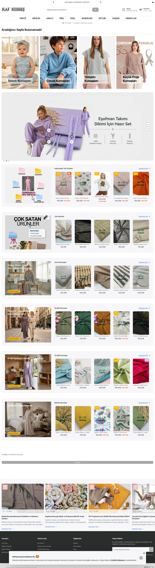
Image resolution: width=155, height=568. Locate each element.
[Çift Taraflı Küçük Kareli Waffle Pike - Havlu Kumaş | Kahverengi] (102, 277)
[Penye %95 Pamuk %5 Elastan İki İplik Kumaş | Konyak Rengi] (102, 323)
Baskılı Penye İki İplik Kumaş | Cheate (121, 336)
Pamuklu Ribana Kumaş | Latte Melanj (141, 244)
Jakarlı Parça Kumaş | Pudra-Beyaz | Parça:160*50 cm (63, 244)
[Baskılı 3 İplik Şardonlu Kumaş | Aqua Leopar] (102, 371)
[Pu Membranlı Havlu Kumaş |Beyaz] (141, 277)
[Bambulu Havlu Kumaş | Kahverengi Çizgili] (83, 277)
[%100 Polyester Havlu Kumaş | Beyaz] (63, 277)
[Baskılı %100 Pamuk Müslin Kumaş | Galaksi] (83, 183)
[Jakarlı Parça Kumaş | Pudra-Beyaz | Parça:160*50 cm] (63, 231)
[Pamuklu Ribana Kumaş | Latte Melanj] (141, 231)
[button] (53, 2)
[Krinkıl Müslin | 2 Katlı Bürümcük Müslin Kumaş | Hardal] (83, 418)
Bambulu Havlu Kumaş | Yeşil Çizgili (102, 244)
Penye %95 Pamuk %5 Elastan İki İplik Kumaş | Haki (63, 336)
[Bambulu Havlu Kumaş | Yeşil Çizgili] (102, 231)
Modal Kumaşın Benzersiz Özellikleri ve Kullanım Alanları (20, 517)
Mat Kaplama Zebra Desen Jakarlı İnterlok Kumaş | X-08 (82, 244)
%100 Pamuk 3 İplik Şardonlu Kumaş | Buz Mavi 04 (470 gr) (82, 385)
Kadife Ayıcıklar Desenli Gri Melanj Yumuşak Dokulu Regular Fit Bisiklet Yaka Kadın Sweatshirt (102, 196)
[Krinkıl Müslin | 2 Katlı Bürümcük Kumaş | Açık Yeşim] (141, 418)
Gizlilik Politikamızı (118, 560)
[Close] (153, 2)
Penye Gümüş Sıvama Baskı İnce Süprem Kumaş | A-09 (121, 244)
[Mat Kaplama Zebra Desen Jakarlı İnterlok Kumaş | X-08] (83, 231)
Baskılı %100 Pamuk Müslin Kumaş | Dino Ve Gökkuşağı (121, 432)
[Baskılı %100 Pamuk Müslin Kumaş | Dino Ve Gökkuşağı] (121, 418)
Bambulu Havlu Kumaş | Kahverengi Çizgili (82, 290)
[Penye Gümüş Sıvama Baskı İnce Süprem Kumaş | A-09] (121, 231)
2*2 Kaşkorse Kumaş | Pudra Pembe (121, 198)
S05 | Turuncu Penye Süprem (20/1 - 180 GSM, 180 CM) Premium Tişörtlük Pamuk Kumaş (141, 198)
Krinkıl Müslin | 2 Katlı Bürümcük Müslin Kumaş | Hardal (82, 432)
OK (141, 558)
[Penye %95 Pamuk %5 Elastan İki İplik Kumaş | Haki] (63, 323)
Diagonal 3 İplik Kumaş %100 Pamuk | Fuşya (141, 385)
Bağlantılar (77, 538)
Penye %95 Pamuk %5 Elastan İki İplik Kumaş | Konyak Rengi (102, 336)
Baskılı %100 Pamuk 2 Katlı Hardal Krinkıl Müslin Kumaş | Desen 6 (63, 432)
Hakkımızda (42, 538)
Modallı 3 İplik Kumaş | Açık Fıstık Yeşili (121, 385)
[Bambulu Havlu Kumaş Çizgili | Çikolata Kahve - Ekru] (121, 277)
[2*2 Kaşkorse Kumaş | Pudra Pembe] (121, 183)
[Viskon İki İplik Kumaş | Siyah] (141, 323)
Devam (77, 462)
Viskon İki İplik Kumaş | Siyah (141, 336)
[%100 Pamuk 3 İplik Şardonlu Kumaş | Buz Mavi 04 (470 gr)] (83, 371)
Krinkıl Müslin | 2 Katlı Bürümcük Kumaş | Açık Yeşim (141, 432)
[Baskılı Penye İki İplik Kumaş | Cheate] (121, 323)
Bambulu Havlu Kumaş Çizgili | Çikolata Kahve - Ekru (121, 290)
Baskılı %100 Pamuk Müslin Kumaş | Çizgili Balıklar (102, 432)
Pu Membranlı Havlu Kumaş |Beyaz (141, 290)
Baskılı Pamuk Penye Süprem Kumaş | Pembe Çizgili (63, 198)
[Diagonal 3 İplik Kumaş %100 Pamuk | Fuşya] (141, 371)
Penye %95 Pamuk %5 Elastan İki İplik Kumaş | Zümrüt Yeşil (82, 336)
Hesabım (5, 538)
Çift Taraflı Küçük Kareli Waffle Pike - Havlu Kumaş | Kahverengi (102, 290)
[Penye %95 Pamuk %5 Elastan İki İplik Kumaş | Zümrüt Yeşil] (83, 323)
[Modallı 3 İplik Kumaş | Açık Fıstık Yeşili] (121, 371)
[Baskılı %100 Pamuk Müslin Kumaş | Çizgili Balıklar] (102, 418)
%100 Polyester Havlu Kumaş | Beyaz (63, 290)
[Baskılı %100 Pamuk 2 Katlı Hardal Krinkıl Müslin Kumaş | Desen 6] (63, 418)
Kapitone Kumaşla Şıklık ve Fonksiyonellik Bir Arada (64, 516)
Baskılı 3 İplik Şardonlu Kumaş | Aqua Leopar (102, 385)
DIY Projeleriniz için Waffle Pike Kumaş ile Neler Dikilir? (109, 516)
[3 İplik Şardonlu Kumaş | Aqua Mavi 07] (63, 371)
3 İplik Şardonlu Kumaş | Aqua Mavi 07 (63, 385)
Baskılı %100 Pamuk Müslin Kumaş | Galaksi (82, 198)
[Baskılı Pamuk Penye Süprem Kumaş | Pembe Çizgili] (63, 183)
